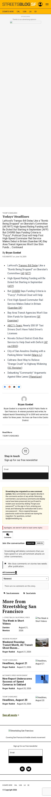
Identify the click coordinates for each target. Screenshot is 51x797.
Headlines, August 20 (14, 699)
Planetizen (35, 376)
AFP (10, 286)
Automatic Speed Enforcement (15, 675)
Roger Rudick (8, 652)
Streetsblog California (14, 617)
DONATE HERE (8, 12)
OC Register (14, 367)
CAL (18, 12)
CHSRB (16, 291)
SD (35, 12)
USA (24, 12)
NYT (27, 273)
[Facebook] (22, 768)
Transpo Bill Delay (28, 265)
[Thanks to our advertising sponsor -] (25, 113)
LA (30, 12)
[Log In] (40, 4)
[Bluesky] (28, 768)
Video (27, 617)
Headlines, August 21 (14, 663)
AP (22, 273)
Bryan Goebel (13, 252)
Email (6, 469)
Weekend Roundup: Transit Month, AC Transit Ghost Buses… (17, 645)
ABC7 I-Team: (14, 325)
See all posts (9, 715)
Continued (17, 247)
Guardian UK (14, 307)
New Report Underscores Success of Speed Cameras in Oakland (17, 681)
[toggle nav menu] (47, 4)
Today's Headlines (9, 213)
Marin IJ (36, 355)
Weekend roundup (9, 639)
